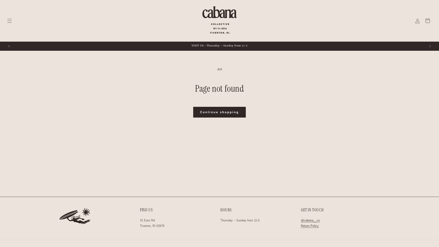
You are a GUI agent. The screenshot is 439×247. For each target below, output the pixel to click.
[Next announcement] (430, 46)
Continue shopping (219, 112)
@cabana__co (310, 220)
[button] (10, 21)
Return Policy (310, 226)
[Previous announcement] (9, 46)
